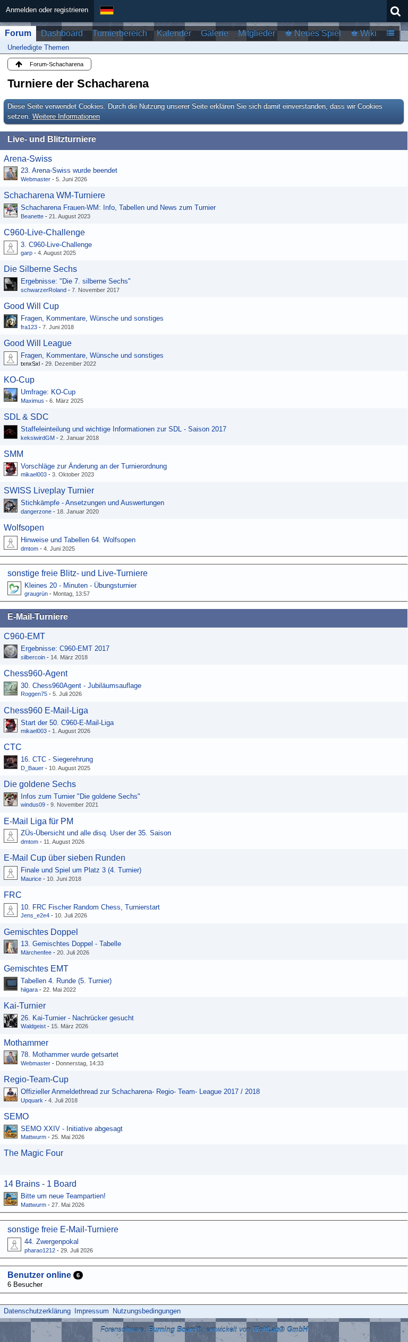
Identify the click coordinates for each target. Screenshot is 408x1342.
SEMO (16, 1116)
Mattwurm (33, 1137)
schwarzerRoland (43, 290)
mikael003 (34, 474)
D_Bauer (32, 768)
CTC (13, 747)
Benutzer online (39, 1274)
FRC (13, 894)
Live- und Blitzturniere (51, 139)
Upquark (32, 1100)
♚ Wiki (364, 33)
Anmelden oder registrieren (47, 10)
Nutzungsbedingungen (147, 1311)
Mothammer (26, 1042)
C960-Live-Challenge (44, 232)
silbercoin (33, 657)
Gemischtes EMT (36, 968)
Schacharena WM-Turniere (54, 195)
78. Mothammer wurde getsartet (69, 1054)
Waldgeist (33, 1026)
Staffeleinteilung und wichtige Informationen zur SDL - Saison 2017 (123, 429)
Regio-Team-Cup (36, 1079)
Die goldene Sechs (40, 784)
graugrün (36, 593)
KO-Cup (19, 379)
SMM (13, 453)
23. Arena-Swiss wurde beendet (69, 170)
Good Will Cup (31, 306)
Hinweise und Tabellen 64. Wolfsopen (78, 540)
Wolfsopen (24, 527)
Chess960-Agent (35, 673)
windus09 (33, 804)
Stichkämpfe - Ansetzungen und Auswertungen (92, 503)
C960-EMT (24, 636)
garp (26, 253)
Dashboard (62, 33)
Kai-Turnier (25, 1005)
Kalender (174, 33)
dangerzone (36, 511)
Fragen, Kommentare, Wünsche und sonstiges (92, 318)
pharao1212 (39, 1250)
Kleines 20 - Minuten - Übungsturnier (80, 585)
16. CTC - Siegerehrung (57, 759)
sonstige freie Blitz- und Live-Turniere (77, 573)
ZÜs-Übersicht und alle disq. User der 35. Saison (96, 833)
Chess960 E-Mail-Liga (46, 710)
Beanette (32, 216)
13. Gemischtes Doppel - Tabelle (71, 944)
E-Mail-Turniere (37, 616)
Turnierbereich (119, 33)
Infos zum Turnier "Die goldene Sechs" (80, 796)
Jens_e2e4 (35, 915)
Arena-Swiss (28, 158)
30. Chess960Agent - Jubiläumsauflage (81, 686)
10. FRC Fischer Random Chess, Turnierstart (90, 907)
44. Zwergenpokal (51, 1242)
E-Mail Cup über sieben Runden (64, 857)
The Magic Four (33, 1153)
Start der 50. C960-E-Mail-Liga (67, 723)
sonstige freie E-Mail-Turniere (62, 1229)
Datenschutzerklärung (37, 1311)
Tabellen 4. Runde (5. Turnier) (66, 981)
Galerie (214, 33)
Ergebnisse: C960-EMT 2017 (65, 648)
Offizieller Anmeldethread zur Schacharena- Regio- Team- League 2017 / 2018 (140, 1092)
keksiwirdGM (38, 438)
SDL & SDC (26, 416)
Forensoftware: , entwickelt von (204, 1330)
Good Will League (38, 343)
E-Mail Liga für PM (38, 821)
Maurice (31, 879)
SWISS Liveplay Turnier (49, 490)
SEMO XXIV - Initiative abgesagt (72, 1129)
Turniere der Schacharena (78, 83)
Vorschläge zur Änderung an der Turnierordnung (94, 466)
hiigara (29, 989)
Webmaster (35, 179)
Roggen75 (34, 694)
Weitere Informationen (66, 116)
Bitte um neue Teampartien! (63, 1196)
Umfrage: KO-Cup (48, 392)
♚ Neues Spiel (313, 33)
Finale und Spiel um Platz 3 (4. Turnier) (81, 870)
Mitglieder (256, 33)
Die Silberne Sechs (40, 268)
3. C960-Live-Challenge (56, 245)
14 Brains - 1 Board (40, 1183)
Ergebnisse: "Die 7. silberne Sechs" (76, 281)
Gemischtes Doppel (41, 932)
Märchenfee (36, 952)
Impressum (91, 1311)
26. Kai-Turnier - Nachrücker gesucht (77, 1018)
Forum (18, 33)
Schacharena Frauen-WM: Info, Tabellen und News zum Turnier (118, 207)
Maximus (32, 401)
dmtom (29, 548)
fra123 (29, 327)
